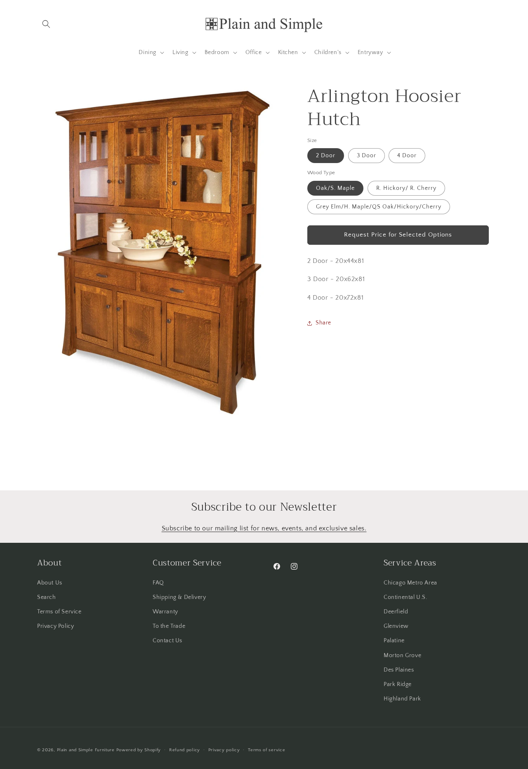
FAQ (158, 582)
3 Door (366, 155)
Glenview (396, 625)
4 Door (407, 155)
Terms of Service (59, 611)
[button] (46, 24)
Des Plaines (399, 669)
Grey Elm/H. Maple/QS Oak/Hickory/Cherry (378, 206)
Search (46, 597)
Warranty (165, 611)
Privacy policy (224, 749)
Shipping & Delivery (179, 597)
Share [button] (323, 322)
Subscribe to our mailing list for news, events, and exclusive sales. (264, 528)
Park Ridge (398, 684)
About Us (49, 582)
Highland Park (402, 698)
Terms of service (266, 749)
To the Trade (169, 625)
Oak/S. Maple (335, 188)
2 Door (325, 155)
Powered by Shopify (138, 750)
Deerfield (396, 611)
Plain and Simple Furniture (86, 750)
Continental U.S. (405, 597)
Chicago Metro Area (410, 582)
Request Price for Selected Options (398, 234)
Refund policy (184, 749)
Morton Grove (402, 655)
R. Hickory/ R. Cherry (406, 188)
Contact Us (167, 640)
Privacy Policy (55, 625)
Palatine (394, 640)
